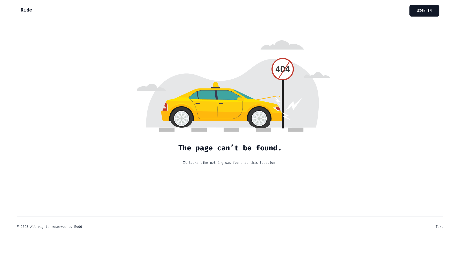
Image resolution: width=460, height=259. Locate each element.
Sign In (424, 10)
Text (439, 226)
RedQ (78, 226)
